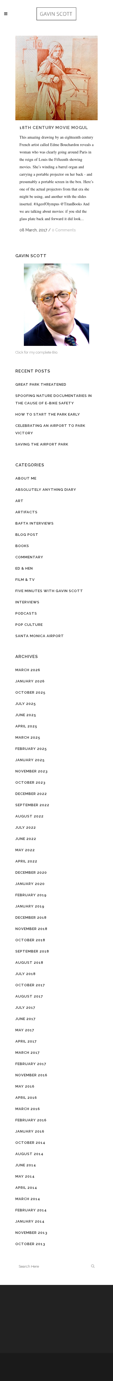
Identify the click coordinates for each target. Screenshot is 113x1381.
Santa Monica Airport (39, 636)
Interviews (27, 602)
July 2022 (25, 827)
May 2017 (24, 1030)
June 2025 (25, 715)
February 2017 (30, 1064)
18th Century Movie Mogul (53, 127)
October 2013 (30, 1244)
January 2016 (29, 1131)
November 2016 (31, 1075)
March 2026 (27, 670)
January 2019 (29, 906)
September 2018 (32, 951)
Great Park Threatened (40, 384)
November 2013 (31, 1233)
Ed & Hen (24, 568)
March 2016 (27, 1109)
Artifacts (26, 512)
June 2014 (25, 1165)
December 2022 (31, 794)
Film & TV (25, 580)
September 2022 (32, 805)
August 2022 (29, 816)
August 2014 (29, 1154)
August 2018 (29, 962)
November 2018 (31, 929)
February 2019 (31, 895)
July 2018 (25, 974)
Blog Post (26, 535)
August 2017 (29, 996)
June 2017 (25, 1019)
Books (22, 546)
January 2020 (30, 884)
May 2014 (25, 1176)
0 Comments (64, 230)
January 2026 (30, 681)
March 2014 (27, 1199)
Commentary (29, 557)
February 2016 (31, 1120)
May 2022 (25, 850)
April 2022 (26, 861)
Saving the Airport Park (41, 444)
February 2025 (31, 749)
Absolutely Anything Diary (45, 490)
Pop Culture (29, 625)
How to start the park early (47, 414)
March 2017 (27, 1053)
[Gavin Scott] (56, 305)
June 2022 (25, 839)
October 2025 (30, 692)
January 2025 (30, 760)
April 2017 (26, 1041)
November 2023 (31, 771)
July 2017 (25, 1007)
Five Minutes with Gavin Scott (49, 591)
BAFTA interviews (34, 523)
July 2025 (25, 704)
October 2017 (30, 985)
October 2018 (30, 940)
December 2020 (31, 872)
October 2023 (30, 782)
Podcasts (26, 613)
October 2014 (30, 1143)
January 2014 (30, 1221)
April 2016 (26, 1098)
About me (25, 478)
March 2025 (27, 737)
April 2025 (26, 726)
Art (19, 501)
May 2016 (25, 1086)
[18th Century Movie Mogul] (56, 78)
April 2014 (26, 1188)
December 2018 (31, 917)
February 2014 (31, 1210)
